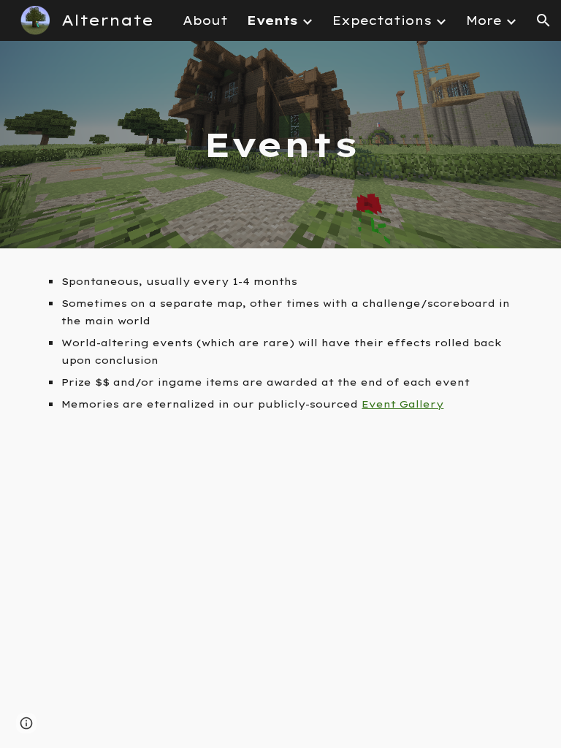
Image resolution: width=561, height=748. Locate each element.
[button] (543, 20)
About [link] (205, 20)
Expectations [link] (382, 20)
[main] (280, 145)
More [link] (484, 20)
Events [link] (272, 20)
